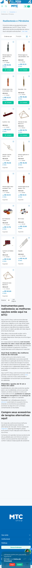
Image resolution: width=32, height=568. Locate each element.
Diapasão (20, 250)
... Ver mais (24, 31)
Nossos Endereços (16, 547)
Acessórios (13, 12)
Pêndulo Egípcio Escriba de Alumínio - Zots (7, 56)
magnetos (4, 428)
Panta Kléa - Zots (22, 89)
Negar (12, 564)
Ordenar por (8, 36)
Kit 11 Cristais (21, 218)
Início (4, 12)
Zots (26, 374)
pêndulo (4, 402)
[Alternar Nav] (2, 6)
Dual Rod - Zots (6, 122)
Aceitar (19, 564)
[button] (13, 42)
